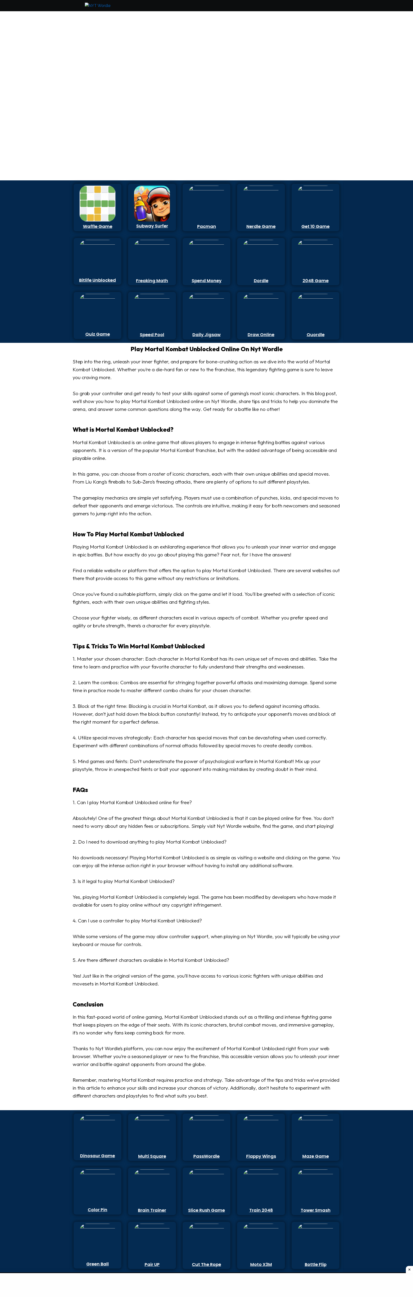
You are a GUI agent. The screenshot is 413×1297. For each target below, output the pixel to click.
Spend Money (207, 281)
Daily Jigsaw (206, 335)
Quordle (316, 335)
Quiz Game (97, 334)
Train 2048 (261, 1210)
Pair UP (152, 1264)
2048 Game (316, 281)
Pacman (206, 226)
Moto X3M (261, 1264)
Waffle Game (97, 226)
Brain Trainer (152, 1210)
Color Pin (97, 1210)
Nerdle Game (261, 226)
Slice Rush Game (206, 1210)
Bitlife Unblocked (97, 280)
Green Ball (97, 1264)
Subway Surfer (152, 226)
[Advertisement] (95, 85)
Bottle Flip (315, 1264)
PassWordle (206, 1156)
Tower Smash (316, 1210)
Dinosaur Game (97, 1156)
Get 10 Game (315, 226)
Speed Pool (152, 335)
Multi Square (152, 1156)
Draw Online (261, 335)
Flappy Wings (261, 1156)
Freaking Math (152, 281)
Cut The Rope (206, 1264)
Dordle (261, 281)
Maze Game (315, 1156)
